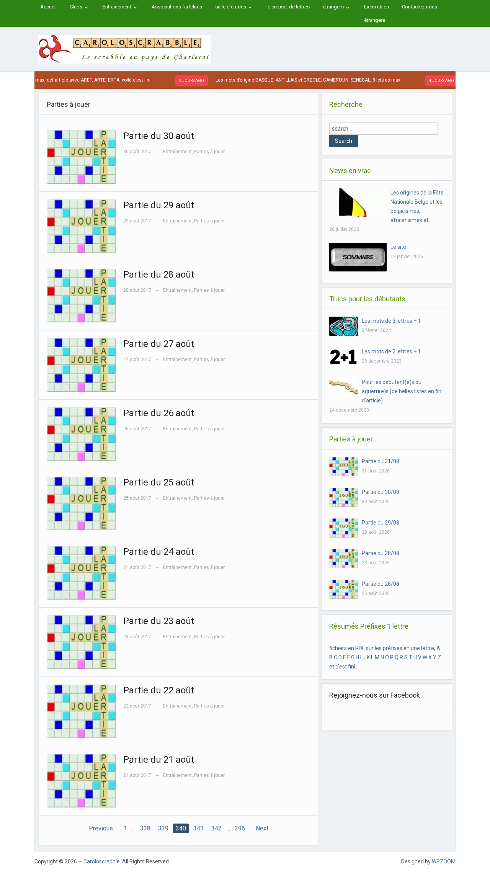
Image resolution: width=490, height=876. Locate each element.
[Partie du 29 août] (81, 225)
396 (240, 828)
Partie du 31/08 (380, 461)
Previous (101, 828)
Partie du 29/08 (380, 523)
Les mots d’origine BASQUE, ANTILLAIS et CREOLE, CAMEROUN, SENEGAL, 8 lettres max (290, 80)
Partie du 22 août (158, 690)
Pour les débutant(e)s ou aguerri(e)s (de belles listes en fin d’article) (401, 391)
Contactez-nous (419, 7)
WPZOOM (444, 861)
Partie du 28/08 (380, 553)
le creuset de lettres (288, 7)
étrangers (333, 7)
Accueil (48, 7)
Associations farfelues (177, 7)
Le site (398, 247)
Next (262, 828)
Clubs (76, 7)
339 (163, 828)
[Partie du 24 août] (81, 572)
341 (198, 828)
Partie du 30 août (158, 136)
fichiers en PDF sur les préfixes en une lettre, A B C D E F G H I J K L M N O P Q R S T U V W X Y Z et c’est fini (385, 657)
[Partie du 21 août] (81, 780)
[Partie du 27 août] (81, 364)
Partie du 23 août (158, 621)
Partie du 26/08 (380, 584)
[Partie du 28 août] (81, 295)
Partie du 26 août (158, 413)
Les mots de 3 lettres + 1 (391, 321)
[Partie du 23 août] (81, 641)
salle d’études (230, 7)
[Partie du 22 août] (81, 711)
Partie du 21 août (158, 759)
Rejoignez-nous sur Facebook (374, 695)
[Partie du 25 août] (81, 503)
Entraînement (117, 7)
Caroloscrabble (101, 861)
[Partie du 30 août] (81, 156)
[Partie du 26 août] (81, 433)
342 (216, 828)
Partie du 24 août (158, 551)
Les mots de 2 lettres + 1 (391, 351)
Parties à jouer (209, 151)
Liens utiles (376, 7)
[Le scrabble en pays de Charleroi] (124, 49)
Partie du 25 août (158, 482)
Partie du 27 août (158, 343)
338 (145, 828)
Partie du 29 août (158, 205)
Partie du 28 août (158, 274)
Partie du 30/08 (380, 492)
